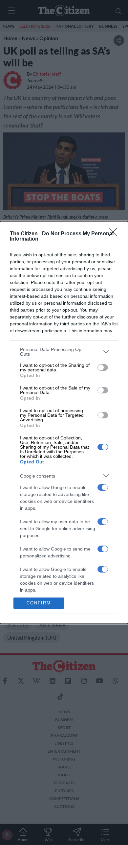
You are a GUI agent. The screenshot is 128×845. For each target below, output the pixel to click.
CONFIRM (39, 602)
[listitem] (64, 351)
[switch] (102, 367)
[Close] (115, 234)
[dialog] (64, 422)
